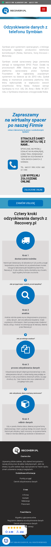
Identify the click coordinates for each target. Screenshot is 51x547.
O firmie (25, 495)
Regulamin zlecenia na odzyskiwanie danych (25, 520)
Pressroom (25, 504)
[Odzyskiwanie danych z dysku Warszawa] (16, 11)
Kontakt (25, 498)
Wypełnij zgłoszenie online (25, 518)
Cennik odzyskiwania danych (25, 482)
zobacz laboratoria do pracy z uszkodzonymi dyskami (25, 131)
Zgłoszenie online (33, 190)
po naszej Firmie (25, 125)
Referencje (26, 501)
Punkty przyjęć (25, 478)
